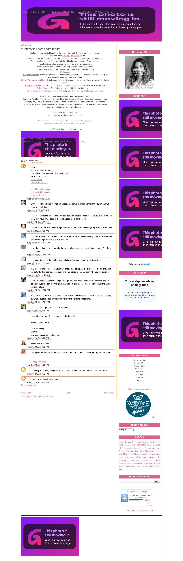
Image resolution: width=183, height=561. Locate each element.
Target (158, 454)
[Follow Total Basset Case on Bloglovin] (139, 265)
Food (142, 448)
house (128, 466)
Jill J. (29, 348)
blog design (144, 460)
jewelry (38, 141)
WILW (126, 457)
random (145, 466)
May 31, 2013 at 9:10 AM (38, 383)
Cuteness (127, 445)
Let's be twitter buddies (41, 192)
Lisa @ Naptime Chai (36, 276)
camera (135, 463)
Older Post (108, 393)
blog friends (155, 460)
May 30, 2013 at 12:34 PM (38, 302)
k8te (29, 264)
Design (149, 445)
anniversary (123, 460)
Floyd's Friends (132, 448)
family (153, 463)
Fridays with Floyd (152, 448)
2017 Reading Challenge (136, 491)
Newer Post (26, 393)
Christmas (136, 442)
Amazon (121, 442)
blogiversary (122, 463)
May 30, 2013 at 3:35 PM (38, 347)
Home (67, 393)
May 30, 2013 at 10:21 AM (38, 243)
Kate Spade (47, 141)
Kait (28, 291)
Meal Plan (144, 451)
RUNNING (69, 12)
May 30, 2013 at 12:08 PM (38, 290)
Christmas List (147, 442)
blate (137, 460)
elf (147, 463)
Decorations (141, 445)
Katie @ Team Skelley (36, 199)
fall (149, 463)
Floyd (122, 448)
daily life (141, 463)
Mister (152, 451)
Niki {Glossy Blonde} (36, 223)
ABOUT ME (84, 12)
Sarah (131, 495)
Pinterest (136, 454)
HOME (25, 12)
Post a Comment (28, 385)
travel (158, 466)
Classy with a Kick (39, 362)
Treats (121, 457)
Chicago (128, 442)
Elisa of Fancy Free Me (37, 339)
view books (149, 505)
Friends (122, 451)
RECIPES (55, 12)
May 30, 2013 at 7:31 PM (38, 374)
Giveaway (130, 451)
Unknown (31, 366)
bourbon (129, 463)
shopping (152, 466)
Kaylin (29, 232)
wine (120, 469)
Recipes (151, 454)
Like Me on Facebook (40, 189)
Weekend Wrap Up (148, 457)
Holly (29, 243)
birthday (132, 460)
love (133, 466)
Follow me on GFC (39, 183)
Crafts (121, 445)
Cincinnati (156, 442)
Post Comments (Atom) (42, 396)
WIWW (132, 458)
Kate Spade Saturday (62, 141)
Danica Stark (32, 162)
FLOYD (35, 12)
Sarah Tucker (33, 255)
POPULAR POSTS (103, 12)
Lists (137, 451)
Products (143, 454)
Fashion (156, 445)
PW (130, 454)
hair (124, 466)
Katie (29, 303)
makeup (139, 466)
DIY (45, 12)
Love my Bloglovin (39, 195)
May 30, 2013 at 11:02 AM (38, 263)
